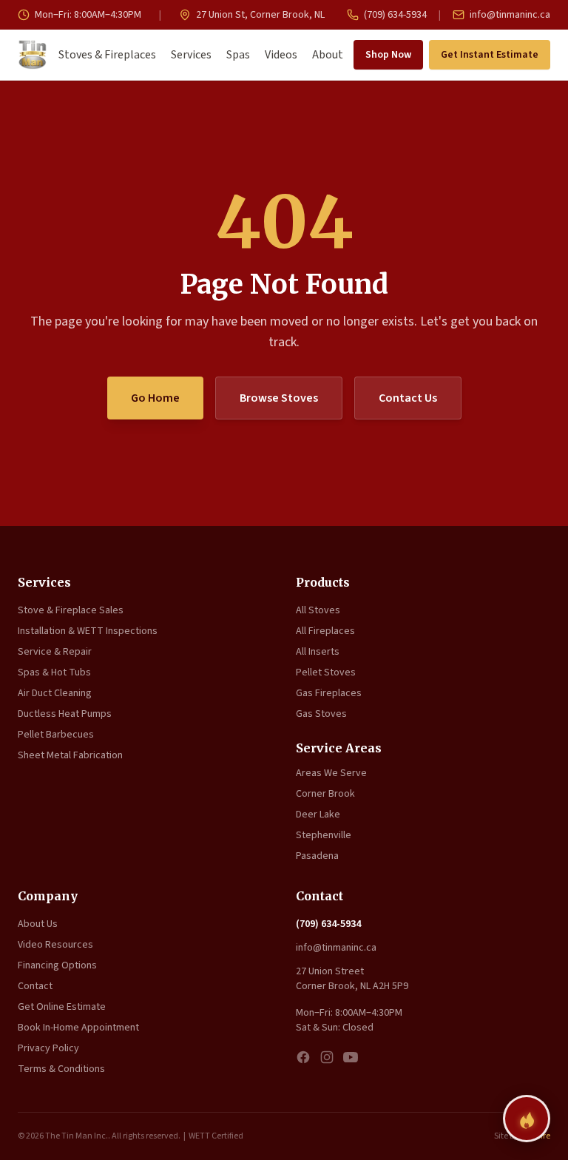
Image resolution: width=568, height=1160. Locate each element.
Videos (281, 55)
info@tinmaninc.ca (508, 14)
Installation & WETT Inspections (88, 631)
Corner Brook (325, 793)
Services (191, 55)
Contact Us (408, 398)
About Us (38, 924)
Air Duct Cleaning (55, 693)
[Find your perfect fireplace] (526, 1118)
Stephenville (323, 835)
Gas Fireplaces (329, 693)
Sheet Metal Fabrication (70, 755)
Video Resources (55, 944)
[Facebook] (303, 1057)
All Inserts (317, 651)
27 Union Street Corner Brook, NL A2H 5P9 (352, 979)
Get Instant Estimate (489, 54)
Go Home (155, 398)
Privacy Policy (48, 1048)
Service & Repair (55, 651)
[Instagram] (327, 1057)
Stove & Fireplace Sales (71, 610)
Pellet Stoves (326, 672)
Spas (238, 55)
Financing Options (57, 965)
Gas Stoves (321, 714)
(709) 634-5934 (394, 14)
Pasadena (317, 856)
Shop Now (388, 54)
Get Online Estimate (62, 1006)
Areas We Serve (331, 773)
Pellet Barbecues (56, 734)
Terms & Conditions (61, 1069)
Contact (35, 986)
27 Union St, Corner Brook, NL (259, 14)
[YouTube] (350, 1057)
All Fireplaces (325, 631)
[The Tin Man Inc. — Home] (32, 55)
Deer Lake (318, 814)
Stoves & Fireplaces (107, 55)
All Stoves (318, 610)
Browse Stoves (279, 398)
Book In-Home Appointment (78, 1027)
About (327, 55)
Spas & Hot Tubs (54, 672)
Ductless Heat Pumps (65, 714)
